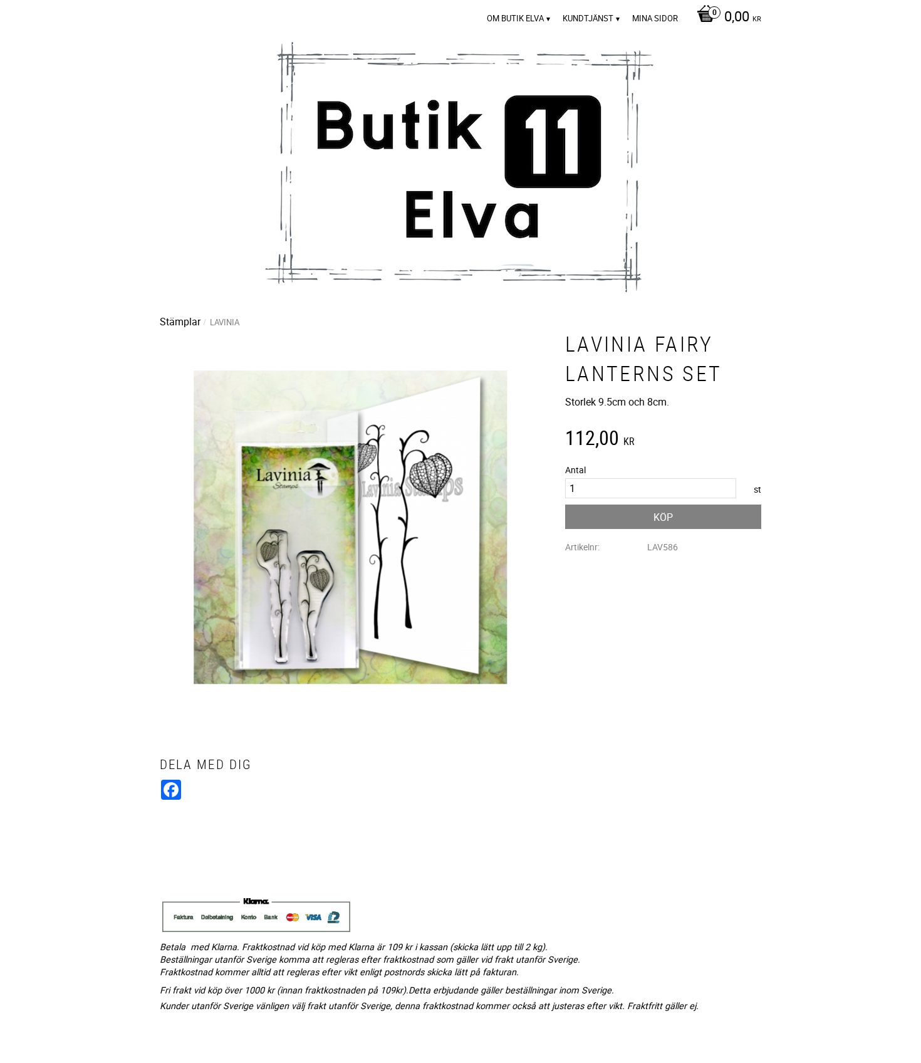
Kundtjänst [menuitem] (588, 18)
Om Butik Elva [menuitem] (515, 18)
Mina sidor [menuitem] (655, 18)
